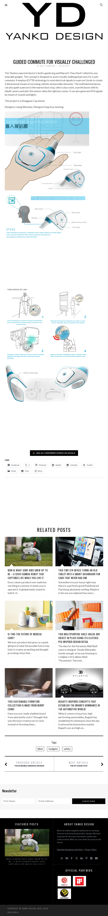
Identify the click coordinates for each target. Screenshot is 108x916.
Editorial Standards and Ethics (70, 849)
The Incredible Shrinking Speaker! (29, 764)
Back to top (12, 912)
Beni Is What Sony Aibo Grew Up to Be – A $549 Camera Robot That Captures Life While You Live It (28, 574)
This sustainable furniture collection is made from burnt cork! (26, 705)
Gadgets (53, 748)
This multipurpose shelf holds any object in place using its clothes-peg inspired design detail (79, 638)
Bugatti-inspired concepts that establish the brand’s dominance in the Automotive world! (79, 705)
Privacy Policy (91, 849)
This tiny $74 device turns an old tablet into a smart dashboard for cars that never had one (79, 574)
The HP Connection (78, 764)
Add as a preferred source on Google (55, 453)
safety (67, 748)
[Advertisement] (54, 48)
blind (40, 748)
